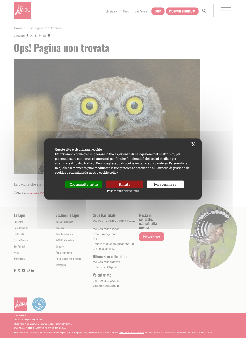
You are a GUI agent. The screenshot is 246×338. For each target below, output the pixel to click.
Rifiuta (124, 184)
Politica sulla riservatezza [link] (123, 191)
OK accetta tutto (84, 184)
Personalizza (165, 184)
